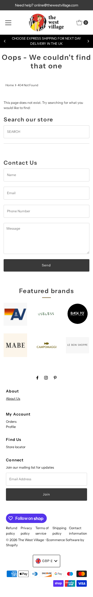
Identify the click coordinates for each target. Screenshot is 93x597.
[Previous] (5, 41)
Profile (11, 427)
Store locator (16, 447)
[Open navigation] (8, 22)
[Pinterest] (55, 377)
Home (9, 85)
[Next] (88, 41)
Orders (11, 422)
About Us (13, 399)
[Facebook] (37, 377)
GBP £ (47, 561)
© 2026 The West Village (25, 540)
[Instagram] (46, 377)
